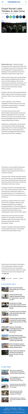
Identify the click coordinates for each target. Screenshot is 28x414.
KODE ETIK (19, 408)
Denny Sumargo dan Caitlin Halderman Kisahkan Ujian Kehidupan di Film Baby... (16, 393)
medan (3, 280)
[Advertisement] (14, 49)
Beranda (3, 5)
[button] (26, 2)
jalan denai (15, 278)
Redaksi (6, 13)
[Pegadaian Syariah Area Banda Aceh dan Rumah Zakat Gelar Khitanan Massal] (5, 313)
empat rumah (8, 278)
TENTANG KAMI (13, 408)
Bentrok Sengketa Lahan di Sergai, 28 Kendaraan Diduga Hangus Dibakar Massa (17, 345)
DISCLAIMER (14, 409)
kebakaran (21, 278)
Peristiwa (8, 5)
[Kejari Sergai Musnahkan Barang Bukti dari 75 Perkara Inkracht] (5, 289)
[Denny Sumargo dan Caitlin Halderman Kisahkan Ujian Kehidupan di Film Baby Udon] (5, 392)
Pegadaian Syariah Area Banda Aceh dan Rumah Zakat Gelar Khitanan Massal (17, 313)
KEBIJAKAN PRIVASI (7, 409)
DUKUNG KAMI (21, 409)
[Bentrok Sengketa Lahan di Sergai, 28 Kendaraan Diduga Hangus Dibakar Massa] (5, 345)
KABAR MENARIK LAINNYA (9, 284)
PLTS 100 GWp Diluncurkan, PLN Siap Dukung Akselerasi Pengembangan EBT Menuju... (17, 379)
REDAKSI (7, 408)
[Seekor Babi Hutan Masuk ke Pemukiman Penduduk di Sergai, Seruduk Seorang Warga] (5, 352)
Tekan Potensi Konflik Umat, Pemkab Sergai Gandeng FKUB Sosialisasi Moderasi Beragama (17, 372)
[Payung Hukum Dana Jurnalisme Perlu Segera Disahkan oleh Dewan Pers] (5, 399)
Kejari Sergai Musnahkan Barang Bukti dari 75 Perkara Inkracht (17, 289)
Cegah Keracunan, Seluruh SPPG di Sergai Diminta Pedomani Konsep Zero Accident (18, 386)
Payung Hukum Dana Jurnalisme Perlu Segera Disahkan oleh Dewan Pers (18, 399)
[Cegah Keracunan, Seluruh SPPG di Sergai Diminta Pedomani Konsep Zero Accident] (5, 386)
